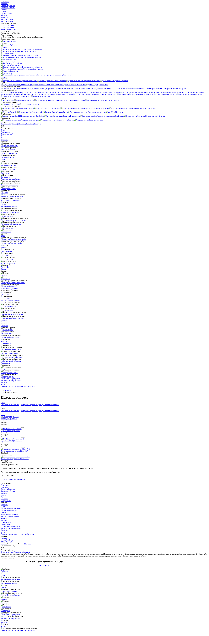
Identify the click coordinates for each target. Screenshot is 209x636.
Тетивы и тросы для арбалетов (12, 196)
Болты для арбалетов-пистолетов (13, 283)
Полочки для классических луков (13, 240)
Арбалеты (4, 140)
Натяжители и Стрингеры (10, 200)
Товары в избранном (22, 552)
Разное (3, 247)
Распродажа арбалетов (9, 373)
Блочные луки (6, 173)
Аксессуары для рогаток (10, 337)
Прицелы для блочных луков (11, 224)
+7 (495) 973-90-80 (7, 25)
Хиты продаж (17, 405)
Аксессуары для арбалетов (11, 179)
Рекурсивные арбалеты (9, 146)
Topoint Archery (6, 124)
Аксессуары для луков (9, 206)
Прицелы (4, 193)
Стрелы (4, 269)
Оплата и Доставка (8, 6)
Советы (4, 12)
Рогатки (4, 322)
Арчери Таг (5, 267)
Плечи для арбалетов (8, 189)
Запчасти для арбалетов (9, 185)
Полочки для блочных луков (11, 243)
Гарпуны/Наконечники (9, 353)
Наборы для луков (7, 228)
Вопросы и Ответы (8, 8)
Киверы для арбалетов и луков (12, 318)
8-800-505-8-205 (7, 19)
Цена (3, 403)
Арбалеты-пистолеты (9, 153)
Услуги (3, 384)
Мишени (4, 320)
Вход (3, 130)
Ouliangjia (37, 124)
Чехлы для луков (7, 310)
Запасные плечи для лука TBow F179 (15, 451)
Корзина (4, 538)
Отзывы (4, 10)
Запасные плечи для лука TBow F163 (15, 459)
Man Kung (30, 124)
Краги (3, 236)
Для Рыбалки (6, 343)
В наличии (55, 405)
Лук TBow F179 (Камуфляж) (11, 441)
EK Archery (22, 124)
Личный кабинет (7, 540)
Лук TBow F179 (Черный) (10, 431)
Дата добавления (44, 405)
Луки (3, 159)
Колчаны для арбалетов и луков (12, 314)
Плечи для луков (7, 216)
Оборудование (6, 255)
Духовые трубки (7, 330)
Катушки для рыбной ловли (11, 357)
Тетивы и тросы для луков (10, 212)
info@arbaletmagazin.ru (9, 29)
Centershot (4, 326)
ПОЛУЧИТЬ (44, 565)
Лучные (4, 275)
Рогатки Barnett (6, 334)
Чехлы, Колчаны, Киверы (10, 300)
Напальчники (6, 232)
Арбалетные (5, 279)
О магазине (5, 2)
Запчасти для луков (8, 263)
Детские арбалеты (7, 157)
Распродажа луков (7, 377)
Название (4, 405)
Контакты (4, 4)
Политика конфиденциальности (13, 479)
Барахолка (4, 15)
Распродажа (5, 363)
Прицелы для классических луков (13, 220)
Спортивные (5, 298)
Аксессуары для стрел (9, 287)
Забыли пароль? (7, 134)
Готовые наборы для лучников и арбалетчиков (18, 386)
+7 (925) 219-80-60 (7, 27)
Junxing (15, 124)
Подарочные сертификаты (10, 379)
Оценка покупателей (30, 405)
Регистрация (5, 132)
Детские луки (6, 177)
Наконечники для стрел (9, 289)
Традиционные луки (8, 165)
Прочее (3, 204)
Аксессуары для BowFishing (11, 349)
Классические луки (8, 169)
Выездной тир (6, 17)
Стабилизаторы (6, 251)
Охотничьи (5, 294)
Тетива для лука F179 (9, 419)
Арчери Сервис (6, 13)
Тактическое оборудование (11, 381)
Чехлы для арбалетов (8, 306)
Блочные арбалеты (8, 150)
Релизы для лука (7, 259)
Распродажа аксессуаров (10, 369)
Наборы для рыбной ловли (11, 361)
